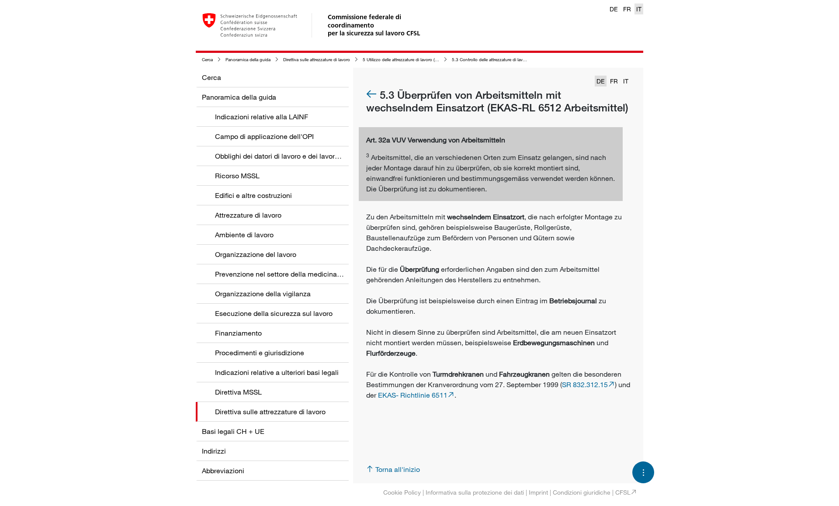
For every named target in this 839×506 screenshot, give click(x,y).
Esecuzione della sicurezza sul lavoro (274, 313)
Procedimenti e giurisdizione (259, 352)
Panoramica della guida (247, 59)
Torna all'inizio (397, 469)
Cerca (207, 59)
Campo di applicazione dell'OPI (264, 136)
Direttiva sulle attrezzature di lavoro (316, 59)
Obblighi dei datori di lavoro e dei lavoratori (282, 156)
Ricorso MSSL (237, 175)
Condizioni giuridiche (581, 492)
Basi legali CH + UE (233, 431)
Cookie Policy (402, 492)
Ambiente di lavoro (244, 234)
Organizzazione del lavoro (255, 254)
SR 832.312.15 (585, 384)
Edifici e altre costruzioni (253, 195)
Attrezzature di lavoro (248, 215)
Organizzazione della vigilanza (263, 293)
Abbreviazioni (223, 470)
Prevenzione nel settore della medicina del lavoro (292, 274)
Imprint (538, 492)
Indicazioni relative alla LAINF (261, 116)
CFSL (623, 492)
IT (638, 9)
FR (627, 9)
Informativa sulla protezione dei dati (475, 492)
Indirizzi (214, 451)
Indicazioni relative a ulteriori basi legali (277, 372)
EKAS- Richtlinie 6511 (412, 395)
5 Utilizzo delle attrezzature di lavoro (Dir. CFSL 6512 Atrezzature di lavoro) (435, 59)
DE (614, 9)
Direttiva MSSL (238, 392)
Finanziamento (238, 333)
